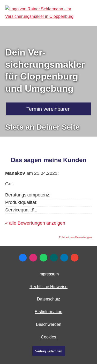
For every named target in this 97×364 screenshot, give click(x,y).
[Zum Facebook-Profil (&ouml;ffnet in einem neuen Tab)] (23, 258)
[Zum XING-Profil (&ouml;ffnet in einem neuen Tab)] (54, 258)
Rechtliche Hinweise (48, 286)
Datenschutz (48, 299)
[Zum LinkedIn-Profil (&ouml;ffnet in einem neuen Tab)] (64, 258)
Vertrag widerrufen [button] (48, 351)
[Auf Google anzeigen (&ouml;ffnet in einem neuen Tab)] (74, 258)
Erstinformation (48, 312)
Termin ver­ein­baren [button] (48, 109)
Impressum (49, 274)
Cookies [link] (48, 337)
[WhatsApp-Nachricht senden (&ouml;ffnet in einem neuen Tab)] (43, 258)
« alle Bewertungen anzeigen (35, 223)
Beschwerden (48, 324)
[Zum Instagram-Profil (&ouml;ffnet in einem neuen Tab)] (33, 258)
